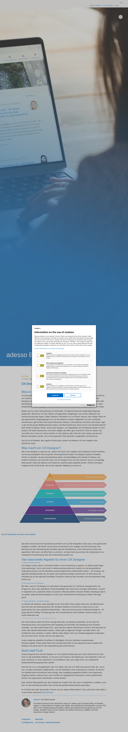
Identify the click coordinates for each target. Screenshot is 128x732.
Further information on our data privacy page (49, 348)
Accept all (55, 395)
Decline (72, 395)
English (37, 328)
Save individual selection (64, 399)
